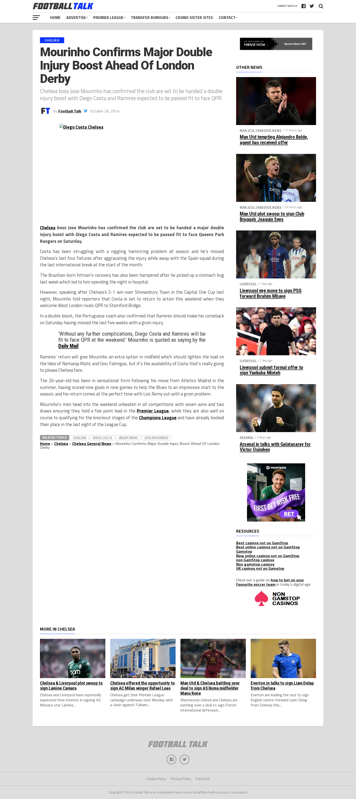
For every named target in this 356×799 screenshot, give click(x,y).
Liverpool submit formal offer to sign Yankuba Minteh (271, 370)
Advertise (76, 17)
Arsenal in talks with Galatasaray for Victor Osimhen (275, 447)
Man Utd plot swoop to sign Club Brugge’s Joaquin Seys (272, 216)
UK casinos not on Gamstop (260, 568)
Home (55, 17)
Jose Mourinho (157, 437)
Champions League (158, 417)
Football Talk (69, 111)
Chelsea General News (91, 443)
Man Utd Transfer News (260, 130)
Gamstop (244, 551)
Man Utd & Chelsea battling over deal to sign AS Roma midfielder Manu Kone (210, 688)
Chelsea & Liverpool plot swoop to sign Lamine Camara (71, 685)
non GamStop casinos (255, 560)
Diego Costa (102, 437)
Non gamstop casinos (255, 564)
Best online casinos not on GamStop (268, 547)
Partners (203, 779)
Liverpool (248, 283)
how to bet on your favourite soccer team (270, 582)
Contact (227, 17)
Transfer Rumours (149, 17)
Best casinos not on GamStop (262, 543)
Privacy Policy (181, 779)
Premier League (108, 17)
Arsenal (247, 437)
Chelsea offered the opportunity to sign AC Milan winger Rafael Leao (142, 685)
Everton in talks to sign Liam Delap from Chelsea (282, 685)
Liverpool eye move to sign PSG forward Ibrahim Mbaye (271, 293)
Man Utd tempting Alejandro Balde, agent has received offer (274, 139)
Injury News (128, 437)
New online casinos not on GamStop (267, 556)
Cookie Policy (156, 779)
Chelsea (47, 227)
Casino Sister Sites (194, 17)
